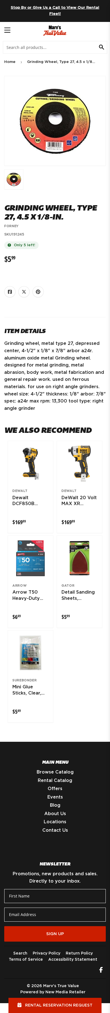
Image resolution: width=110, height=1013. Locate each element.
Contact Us (55, 830)
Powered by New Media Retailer (52, 992)
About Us (55, 813)
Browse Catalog (55, 772)
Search (20, 953)
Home (10, 62)
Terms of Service (26, 960)
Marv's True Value (61, 986)
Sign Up (55, 934)
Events (55, 797)
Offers (55, 788)
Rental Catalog (55, 780)
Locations (55, 822)
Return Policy (79, 953)
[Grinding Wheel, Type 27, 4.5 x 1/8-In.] (13, 179)
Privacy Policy (46, 953)
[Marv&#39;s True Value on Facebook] (101, 970)
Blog (55, 805)
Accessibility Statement (72, 960)
